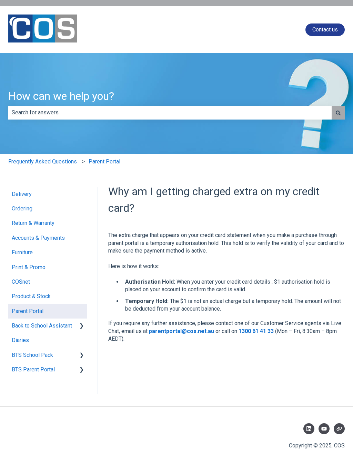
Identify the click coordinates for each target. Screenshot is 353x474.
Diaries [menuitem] (20, 340)
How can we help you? (61, 96)
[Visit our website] (339, 428)
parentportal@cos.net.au (181, 331)
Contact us (325, 29)
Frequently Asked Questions (42, 161)
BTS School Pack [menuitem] (32, 355)
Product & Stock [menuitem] (31, 296)
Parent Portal (104, 161)
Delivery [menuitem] (22, 194)
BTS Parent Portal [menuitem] (33, 369)
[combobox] (170, 112)
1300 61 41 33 (256, 331)
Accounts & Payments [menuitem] (38, 238)
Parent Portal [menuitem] (27, 311)
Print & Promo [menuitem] (29, 267)
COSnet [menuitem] (21, 281)
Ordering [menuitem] (22, 208)
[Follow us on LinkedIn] (308, 428)
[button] (81, 326)
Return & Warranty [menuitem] (33, 223)
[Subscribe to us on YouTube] (324, 428)
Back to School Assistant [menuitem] (42, 325)
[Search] (338, 112)
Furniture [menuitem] (22, 252)
